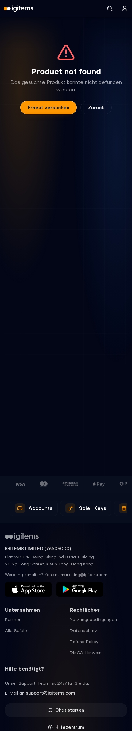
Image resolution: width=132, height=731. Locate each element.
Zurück (96, 108)
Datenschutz (83, 630)
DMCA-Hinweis (86, 652)
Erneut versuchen (48, 108)
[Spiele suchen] (110, 8)
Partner (13, 619)
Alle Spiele (16, 630)
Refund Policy (84, 641)
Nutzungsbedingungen (93, 619)
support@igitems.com (50, 693)
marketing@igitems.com (84, 574)
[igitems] (18, 8)
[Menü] (124, 8)
